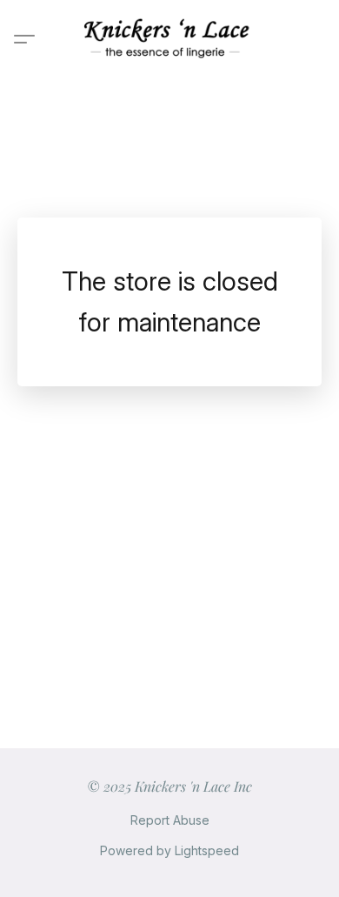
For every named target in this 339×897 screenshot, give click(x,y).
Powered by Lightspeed (169, 850)
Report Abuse (169, 820)
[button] (169, 39)
